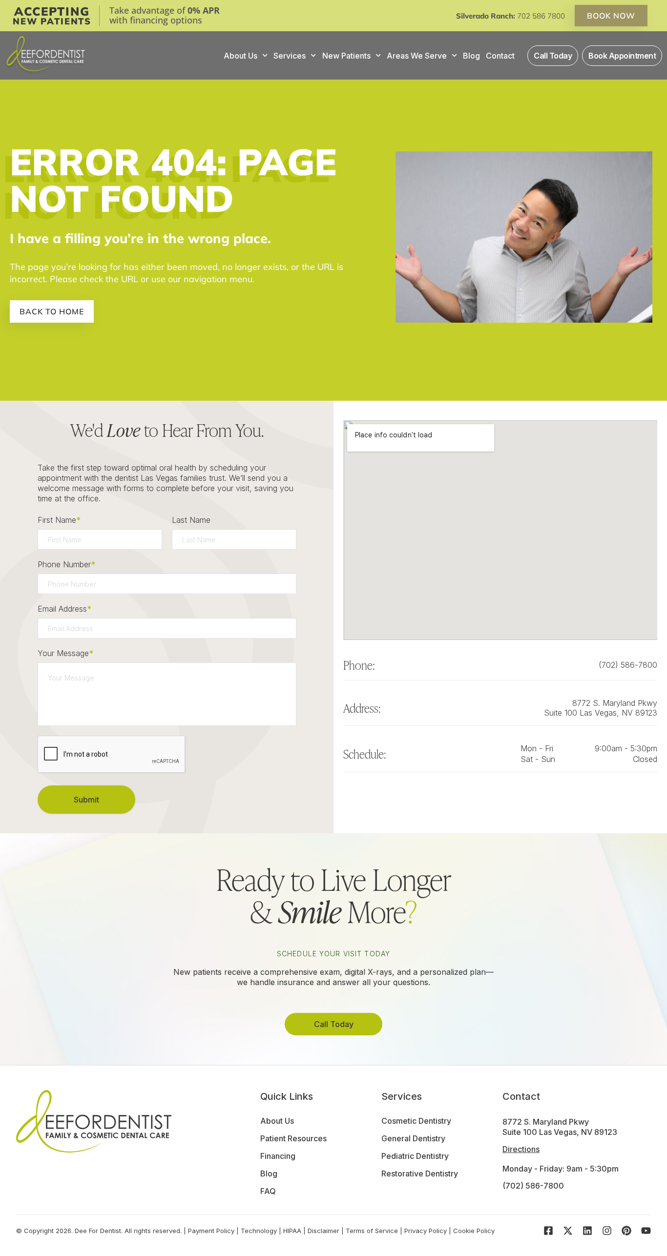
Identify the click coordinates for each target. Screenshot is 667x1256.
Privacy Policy (425, 1231)
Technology (259, 1231)
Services (289, 56)
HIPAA (292, 1231)
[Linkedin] (587, 1230)
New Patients (346, 56)
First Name (59, 520)
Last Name (191, 520)
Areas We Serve (417, 56)
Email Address (64, 609)
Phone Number (66, 564)
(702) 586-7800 (628, 665)
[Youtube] (646, 1230)
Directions (521, 1149)
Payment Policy (211, 1231)
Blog (471, 56)
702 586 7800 (541, 16)
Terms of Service (372, 1231)
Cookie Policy (474, 1231)
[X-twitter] (568, 1230)
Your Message (65, 653)
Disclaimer (323, 1231)
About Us (240, 56)
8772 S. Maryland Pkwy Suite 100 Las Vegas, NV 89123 (600, 708)
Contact (500, 56)
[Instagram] (607, 1230)
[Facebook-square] (548, 1230)
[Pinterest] (626, 1230)
